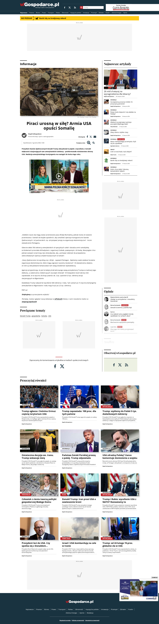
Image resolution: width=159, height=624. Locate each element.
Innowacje (86, 13)
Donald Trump (25, 316)
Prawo (44, 13)
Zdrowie (101, 13)
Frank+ (108, 13)
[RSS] (75, 7)
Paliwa (58, 13)
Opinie (125, 13)
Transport (51, 13)
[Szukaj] (81, 7)
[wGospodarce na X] (69, 7)
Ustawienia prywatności (92, 620)
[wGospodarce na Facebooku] (64, 7)
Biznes (38, 13)
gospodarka (36, 316)
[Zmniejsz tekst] (93, 143)
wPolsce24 (58, 299)
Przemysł (94, 13)
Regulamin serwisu (65, 620)
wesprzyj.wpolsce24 (29, 302)
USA (49, 316)
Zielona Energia (116, 13)
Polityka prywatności (78, 620)
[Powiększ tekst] (89, 143)
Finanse (31, 13)
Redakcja (90, 613)
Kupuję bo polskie (76, 13)
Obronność (65, 13)
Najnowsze (23, 13)
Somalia (44, 316)
